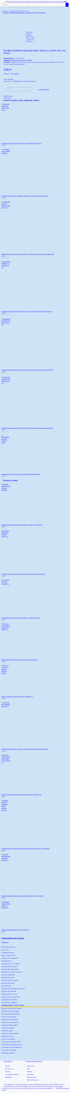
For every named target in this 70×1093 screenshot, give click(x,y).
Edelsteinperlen (6, 961)
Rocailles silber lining (7, 983)
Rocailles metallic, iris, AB (9, 994)
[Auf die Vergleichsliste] (5, 29)
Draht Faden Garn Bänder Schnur (11, 1044)
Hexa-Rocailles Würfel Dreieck (10, 1014)
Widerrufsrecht (31, 1077)
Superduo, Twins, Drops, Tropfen (11, 1008)
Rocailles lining (6, 986)
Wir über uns (9, 1069)
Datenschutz (31, 1066)
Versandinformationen (12, 1074)
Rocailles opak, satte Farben (9, 969)
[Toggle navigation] (3, 2)
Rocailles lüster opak (7, 977)
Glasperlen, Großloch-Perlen (10, 1033)
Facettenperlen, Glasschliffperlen (11, 1047)
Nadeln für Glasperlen (8, 1039)
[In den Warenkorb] (5, 22)
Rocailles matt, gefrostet (8, 991)
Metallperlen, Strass (7, 1036)
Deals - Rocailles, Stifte (8, 955)
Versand (16, 74)
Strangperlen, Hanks (7, 952)
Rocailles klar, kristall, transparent (11, 972)
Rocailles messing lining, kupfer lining (13, 988)
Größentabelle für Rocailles (12, 938)
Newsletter (8, 1077)
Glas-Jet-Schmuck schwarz (9, 966)
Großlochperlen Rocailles (9, 1000)
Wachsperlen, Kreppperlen (9, 1019)
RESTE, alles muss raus (8, 947)
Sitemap (29, 1071)
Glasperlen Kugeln (7, 1031)
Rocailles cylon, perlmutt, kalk (10, 997)
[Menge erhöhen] (32, 89)
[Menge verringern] (5, 89)
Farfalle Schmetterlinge (8, 1017)
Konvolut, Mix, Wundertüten (10, 958)
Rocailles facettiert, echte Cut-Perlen (21, 60)
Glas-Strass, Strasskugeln (9, 1050)
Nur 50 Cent (5, 950)
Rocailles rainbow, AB (7, 975)
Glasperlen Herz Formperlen (10, 1022)
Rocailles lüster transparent (9, 980)
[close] (5, 25)
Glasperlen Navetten (7, 1028)
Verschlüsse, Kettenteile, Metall (11, 1042)
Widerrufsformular (32, 1080)
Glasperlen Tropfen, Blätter (9, 1025)
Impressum (30, 1074)
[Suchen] (67, 5)
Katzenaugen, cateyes (8, 1053)
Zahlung (7, 1071)
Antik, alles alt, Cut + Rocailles (10, 964)
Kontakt (7, 1066)
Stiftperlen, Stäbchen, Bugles (10, 1011)
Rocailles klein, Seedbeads (9, 1002)
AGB (28, 1069)
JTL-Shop (66, 1088)
